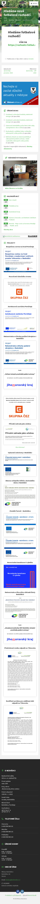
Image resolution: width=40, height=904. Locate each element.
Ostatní (31, 59)
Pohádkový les (13, 206)
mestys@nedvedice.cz (13, 880)
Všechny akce (8, 230)
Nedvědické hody (14, 212)
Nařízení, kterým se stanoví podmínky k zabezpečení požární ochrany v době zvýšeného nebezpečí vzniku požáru (18, 139)
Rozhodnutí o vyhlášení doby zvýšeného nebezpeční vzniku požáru (18, 132)
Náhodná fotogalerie (17, 158)
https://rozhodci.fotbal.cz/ (23, 45)
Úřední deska (12, 110)
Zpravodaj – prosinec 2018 (8, 72)
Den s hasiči (12, 200)
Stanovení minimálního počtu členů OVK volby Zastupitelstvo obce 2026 (20, 126)
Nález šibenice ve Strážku (14, 188)
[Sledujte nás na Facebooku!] (18, 891)
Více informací (20, 447)
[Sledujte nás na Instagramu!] (22, 891)
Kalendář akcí (13, 196)
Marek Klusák (32, 895)
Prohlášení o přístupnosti (13, 895)
